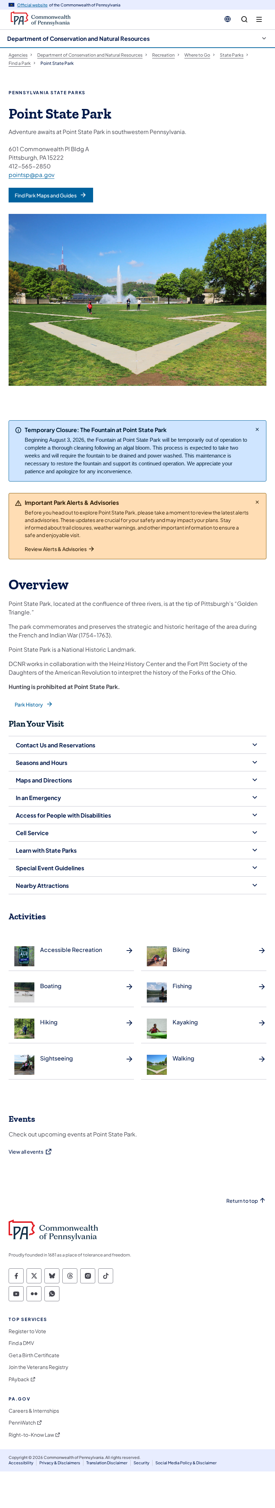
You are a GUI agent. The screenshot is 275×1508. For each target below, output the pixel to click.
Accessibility (21, 1462)
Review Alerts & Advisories (56, 549)
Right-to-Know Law (31, 1435)
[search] (244, 20)
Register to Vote (27, 1331)
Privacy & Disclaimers (59, 1462)
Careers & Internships (34, 1411)
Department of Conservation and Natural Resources (78, 38)
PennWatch (22, 1423)
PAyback (19, 1379)
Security (141, 1462)
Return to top (242, 1201)
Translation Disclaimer (106, 1462)
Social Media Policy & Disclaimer (186, 1462)
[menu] (259, 20)
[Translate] (227, 19)
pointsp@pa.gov (31, 174)
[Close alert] (257, 429)
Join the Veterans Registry (38, 1367)
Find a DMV (21, 1343)
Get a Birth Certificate (34, 1355)
